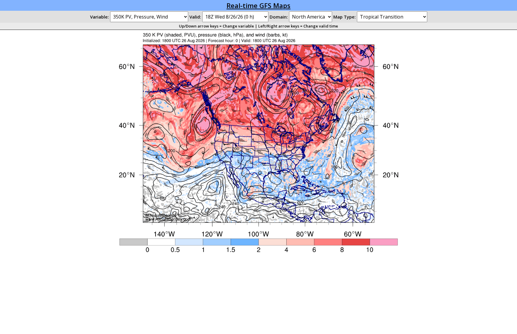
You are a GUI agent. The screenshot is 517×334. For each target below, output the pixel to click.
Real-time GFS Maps (258, 5)
